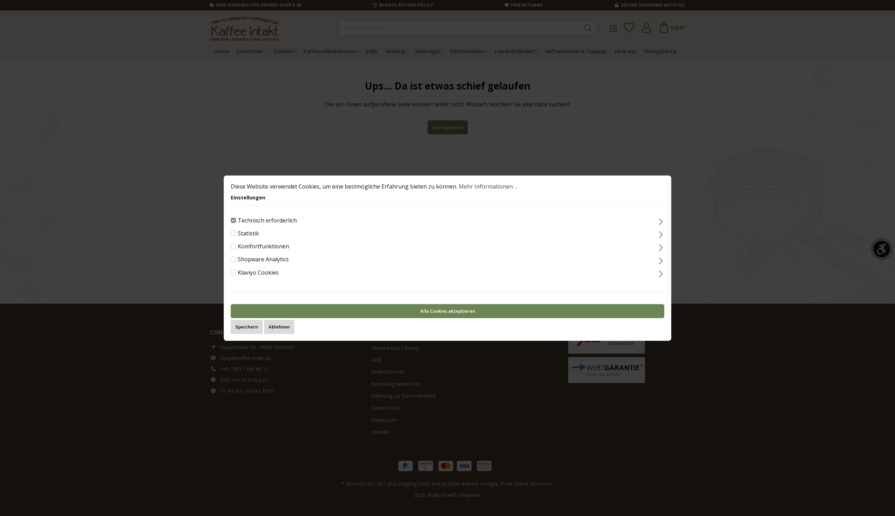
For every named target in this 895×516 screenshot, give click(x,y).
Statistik (248, 233)
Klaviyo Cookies (258, 272)
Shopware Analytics (263, 259)
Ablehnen (279, 327)
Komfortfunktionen (263, 246)
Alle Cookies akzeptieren (447, 311)
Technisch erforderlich (267, 220)
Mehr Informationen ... (488, 186)
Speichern (246, 327)
